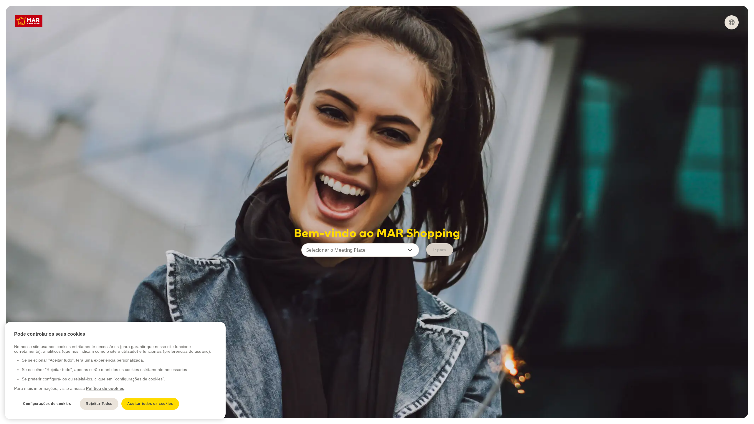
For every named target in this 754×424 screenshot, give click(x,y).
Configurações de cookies (47, 404)
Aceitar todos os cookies (150, 404)
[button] (360, 250)
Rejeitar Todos (99, 404)
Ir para (439, 249)
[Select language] (732, 22)
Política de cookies (105, 388)
